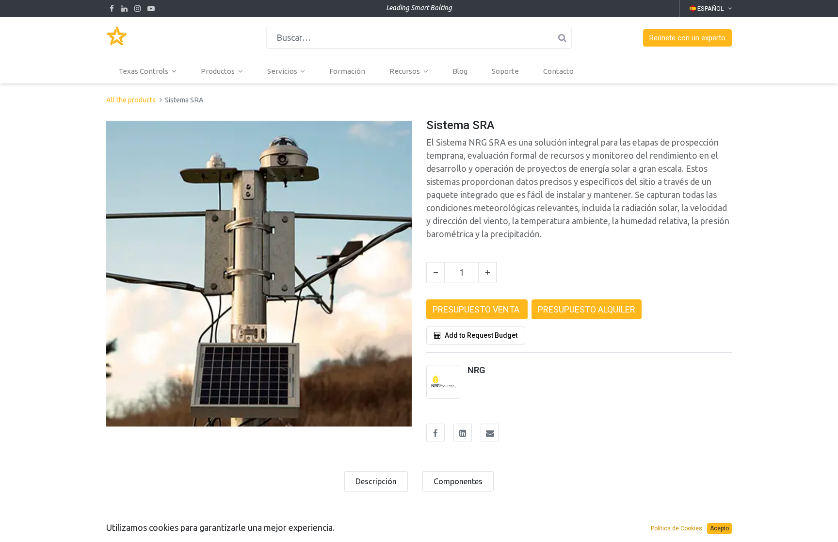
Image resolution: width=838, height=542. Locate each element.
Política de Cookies (676, 528)
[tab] (376, 481)
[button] (687, 38)
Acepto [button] (719, 528)
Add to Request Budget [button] (481, 335)
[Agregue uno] (487, 272)
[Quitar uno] (435, 272)
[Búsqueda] (562, 38)
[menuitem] (347, 71)
